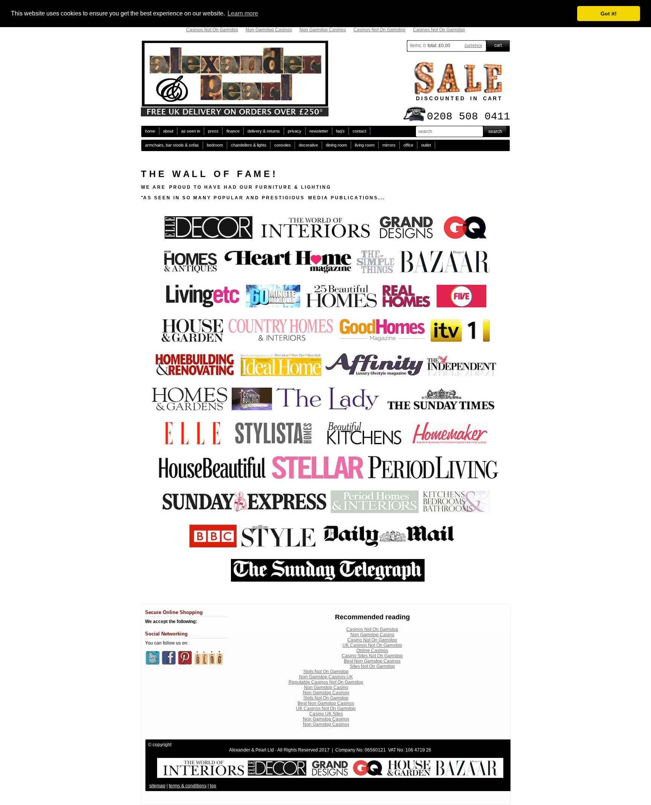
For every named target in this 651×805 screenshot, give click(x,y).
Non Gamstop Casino (372, 634)
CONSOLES (282, 145)
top (213, 785)
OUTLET (426, 145)
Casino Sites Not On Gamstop (372, 655)
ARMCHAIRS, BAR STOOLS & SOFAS (172, 145)
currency (473, 45)
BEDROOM (215, 145)
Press (213, 131)
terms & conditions (187, 785)
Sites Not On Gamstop (372, 666)
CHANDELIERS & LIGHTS (248, 145)
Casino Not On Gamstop (372, 640)
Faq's (340, 131)
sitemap (157, 785)
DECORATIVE (308, 145)
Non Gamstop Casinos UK (326, 677)
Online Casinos (372, 650)
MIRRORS (389, 145)
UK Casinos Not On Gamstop (372, 645)
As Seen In (190, 131)
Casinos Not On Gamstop (212, 29)
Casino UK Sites (326, 713)
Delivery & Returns (264, 131)
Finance (233, 131)
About (168, 131)
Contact (359, 131)
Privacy (294, 131)
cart (498, 45)
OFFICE (408, 145)
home (150, 131)
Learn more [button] (243, 13)
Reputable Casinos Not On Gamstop (326, 682)
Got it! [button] (609, 14)
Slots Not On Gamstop (325, 671)
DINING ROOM (336, 145)
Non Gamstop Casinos (269, 29)
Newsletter (318, 131)
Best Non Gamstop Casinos (372, 661)
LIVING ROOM (364, 145)
